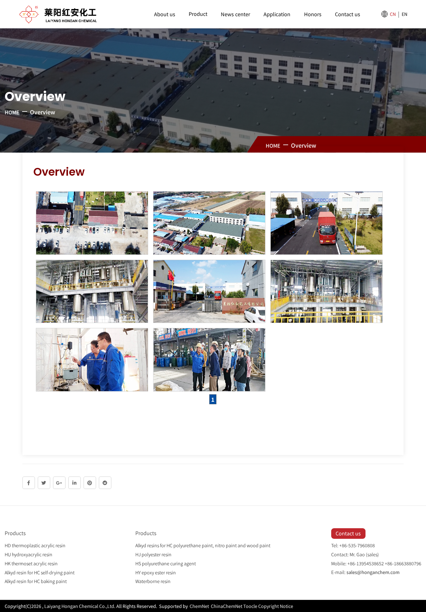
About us (164, 14)
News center (235, 14)
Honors (313, 14)
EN (404, 14)
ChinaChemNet (226, 606)
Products (15, 533)
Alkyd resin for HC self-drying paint (40, 572)
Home (12, 112)
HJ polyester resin (153, 554)
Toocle (250, 606)
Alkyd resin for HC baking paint (36, 581)
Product (198, 13)
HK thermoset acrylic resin (31, 563)
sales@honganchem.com (372, 572)
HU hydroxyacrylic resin (28, 554)
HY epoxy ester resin (155, 572)
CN (393, 14)
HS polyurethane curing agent (165, 563)
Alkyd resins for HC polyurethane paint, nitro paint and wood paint (202, 545)
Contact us (347, 14)
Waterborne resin (153, 581)
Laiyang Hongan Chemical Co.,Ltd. (79, 606)
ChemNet (199, 606)
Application (277, 14)
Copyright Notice (275, 606)
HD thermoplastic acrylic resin (35, 545)
